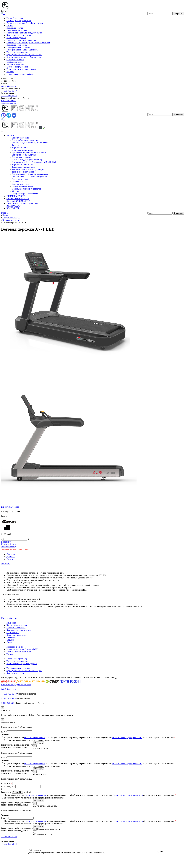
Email (4, 789)
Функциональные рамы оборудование (24, 57)
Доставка (11, 557)
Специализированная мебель (20, 74)
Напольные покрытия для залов (21, 69)
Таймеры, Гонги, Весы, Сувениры (22, 50)
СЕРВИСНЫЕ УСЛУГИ (18, 198)
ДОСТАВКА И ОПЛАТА (18, 201)
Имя (4, 732)
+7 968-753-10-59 (9, 91)
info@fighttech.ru (8, 86)
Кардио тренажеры (15, 64)
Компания (11, 623)
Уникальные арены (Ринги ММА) (22, 649)
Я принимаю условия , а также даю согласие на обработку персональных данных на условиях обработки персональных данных (89, 737)
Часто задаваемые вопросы (19, 625)
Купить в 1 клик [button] (8, 544)
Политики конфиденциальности (127, 737)
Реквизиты (6, 792)
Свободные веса (14, 62)
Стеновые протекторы (17, 30)
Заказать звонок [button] (8, 103)
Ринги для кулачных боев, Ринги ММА (25, 23)
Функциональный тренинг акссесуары (24, 54)
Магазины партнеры (16, 628)
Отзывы (10, 640)
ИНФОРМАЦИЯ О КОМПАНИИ (22, 203)
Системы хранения (15, 59)
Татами (10, 25)
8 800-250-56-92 (8, 100)
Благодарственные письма (19, 630)
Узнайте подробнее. (10, 507)
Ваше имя (6, 783)
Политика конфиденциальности (16, 684)
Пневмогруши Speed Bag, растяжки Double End (28, 42)
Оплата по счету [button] (8, 547)
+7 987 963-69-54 (9, 95)
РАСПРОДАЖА (14, 206)
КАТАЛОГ (12, 135)
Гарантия (11, 637)
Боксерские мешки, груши (19, 35)
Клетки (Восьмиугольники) (19, 20)
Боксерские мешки (15, 673)
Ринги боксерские (15, 18)
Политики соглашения (34, 737)
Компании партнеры (16, 635)
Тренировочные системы (18, 47)
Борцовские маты (15, 28)
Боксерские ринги (15, 647)
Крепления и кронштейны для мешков (24, 33)
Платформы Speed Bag (17, 659)
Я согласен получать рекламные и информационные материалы (33, 740)
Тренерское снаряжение (17, 52)
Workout (10, 71)
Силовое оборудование (17, 67)
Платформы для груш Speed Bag (21, 40)
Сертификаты (13, 632)
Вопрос (5, 818)
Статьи (10, 642)
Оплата (10, 559)
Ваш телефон (8, 786)
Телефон (6, 734)
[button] (41, 128)
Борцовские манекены (17, 45)
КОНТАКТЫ (13, 208)
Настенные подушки (16, 37)
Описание (11, 554)
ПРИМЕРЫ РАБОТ (16, 196)
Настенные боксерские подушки (22, 663)
